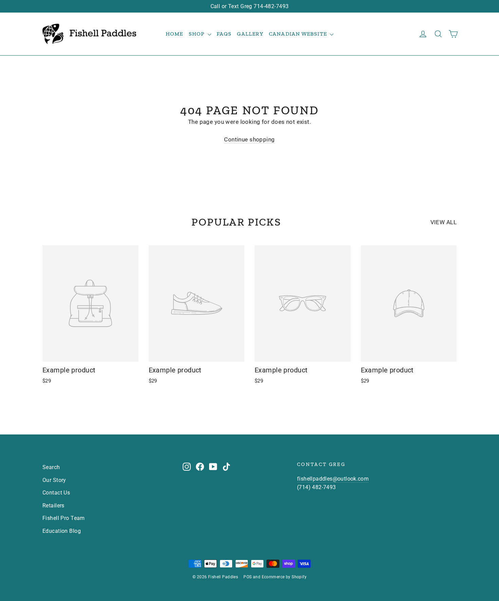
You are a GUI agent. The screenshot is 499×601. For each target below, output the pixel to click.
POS (247, 577)
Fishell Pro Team (63, 518)
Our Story (54, 480)
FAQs (224, 34)
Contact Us (56, 492)
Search (51, 467)
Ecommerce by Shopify (284, 577)
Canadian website (298, 34)
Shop (197, 34)
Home (174, 34)
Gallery (250, 34)
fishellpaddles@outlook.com (333, 479)
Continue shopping (249, 139)
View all (443, 222)
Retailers (53, 505)
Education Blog (61, 531)
